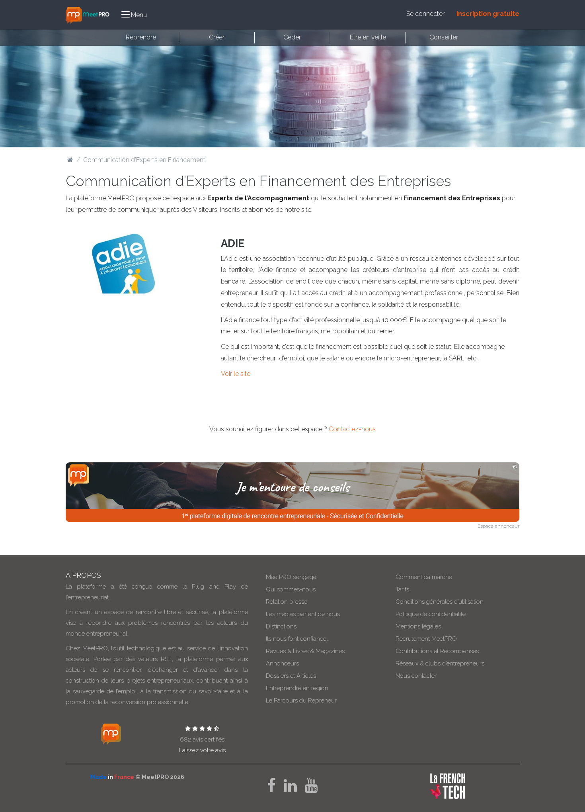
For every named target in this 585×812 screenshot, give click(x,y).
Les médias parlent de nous (303, 614)
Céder (292, 37)
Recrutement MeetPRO (426, 638)
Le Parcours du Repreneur (301, 700)
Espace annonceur (498, 526)
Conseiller (443, 37)
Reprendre (141, 37)
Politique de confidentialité (431, 614)
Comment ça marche (424, 577)
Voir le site (235, 374)
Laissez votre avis (202, 750)
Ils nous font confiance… (297, 638)
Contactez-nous (352, 429)
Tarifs (402, 589)
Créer (216, 37)
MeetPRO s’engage (291, 577)
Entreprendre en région (297, 688)
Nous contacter (416, 675)
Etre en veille (368, 37)
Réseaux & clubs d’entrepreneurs (440, 663)
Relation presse (286, 601)
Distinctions (281, 626)
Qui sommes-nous (291, 589)
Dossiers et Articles (291, 675)
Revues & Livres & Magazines (305, 651)
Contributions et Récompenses (437, 651)
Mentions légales (418, 626)
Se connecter (425, 14)
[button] (134, 14)
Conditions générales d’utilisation (440, 601)
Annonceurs (282, 663)
